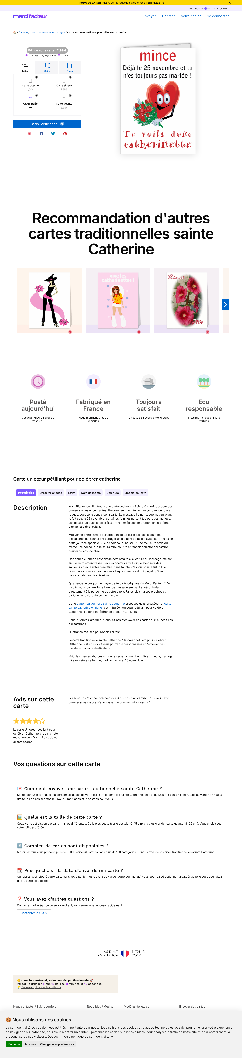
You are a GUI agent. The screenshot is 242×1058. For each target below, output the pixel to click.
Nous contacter (23, 1006)
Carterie (23, 32)
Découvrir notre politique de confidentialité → (80, 1036)
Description (26, 492)
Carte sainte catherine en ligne (47, 32)
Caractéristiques (51, 493)
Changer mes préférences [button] (57, 1044)
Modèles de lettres (136, 1006)
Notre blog (94, 1006)
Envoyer (149, 16)
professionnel (220, 8)
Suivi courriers (46, 1006)
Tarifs (71, 493)
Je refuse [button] (30, 1044)
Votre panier (191, 16)
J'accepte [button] (14, 1044)
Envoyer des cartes (192, 1006)
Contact (168, 16)
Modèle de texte (135, 493)
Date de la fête (91, 493)
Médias (108, 1006)
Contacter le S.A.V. (34, 913)
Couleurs (112, 493)
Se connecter (218, 16)
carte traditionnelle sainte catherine (101, 603)
